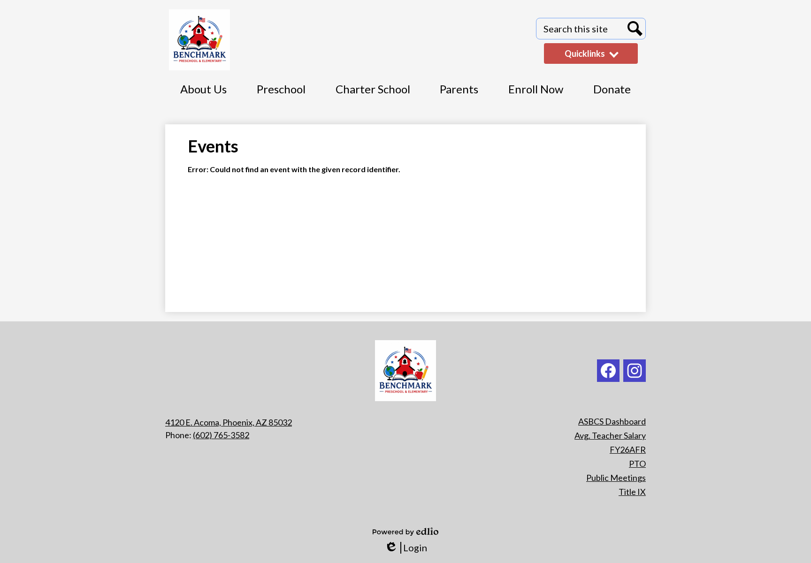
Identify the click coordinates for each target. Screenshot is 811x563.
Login (405, 548)
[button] (612, 94)
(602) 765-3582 (221, 435)
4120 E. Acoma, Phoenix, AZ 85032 (228, 422)
